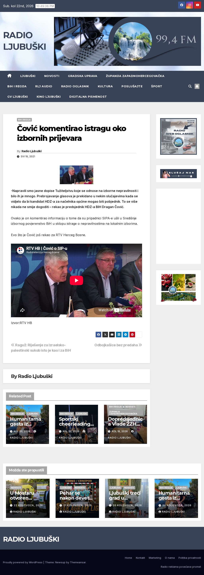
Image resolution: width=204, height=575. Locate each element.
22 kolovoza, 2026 (28, 505)
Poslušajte (132, 86)
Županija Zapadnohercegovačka (135, 76)
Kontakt (140, 557)
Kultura (105, 86)
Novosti (51, 76)
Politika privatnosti (189, 557)
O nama (170, 557)
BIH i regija (16, 86)
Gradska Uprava (82, 76)
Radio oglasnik (75, 86)
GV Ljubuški (17, 96)
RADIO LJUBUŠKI (31, 539)
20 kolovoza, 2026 (127, 505)
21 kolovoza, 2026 (77, 505)
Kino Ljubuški (49, 96)
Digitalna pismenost (88, 96)
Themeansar (78, 562)
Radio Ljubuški (31, 151)
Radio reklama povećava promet (181, 566)
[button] (190, 86)
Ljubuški (27, 76)
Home (128, 557)
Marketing (155, 557)
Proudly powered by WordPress (23, 562)
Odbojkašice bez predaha (116, 345)
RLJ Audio (43, 86)
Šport (156, 86)
